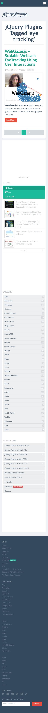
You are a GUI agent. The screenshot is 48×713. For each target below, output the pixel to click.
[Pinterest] (17, 694)
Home (4, 545)
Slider (24, 396)
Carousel (24, 309)
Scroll (24, 392)
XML (24, 425)
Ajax (24, 297)
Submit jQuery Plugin (13, 477)
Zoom (24, 429)
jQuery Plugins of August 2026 (16, 445)
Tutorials (11, 196)
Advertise (13, 486)
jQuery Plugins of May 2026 (15, 459)
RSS (3, 566)
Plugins (10, 188)
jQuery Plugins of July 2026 (15, 450)
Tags (9, 192)
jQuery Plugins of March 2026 (16, 468)
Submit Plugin (7, 548)
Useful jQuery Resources (14, 473)
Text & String (24, 413)
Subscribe (37, 704)
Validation (24, 421)
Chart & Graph (24, 313)
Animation (24, 301)
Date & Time (24, 322)
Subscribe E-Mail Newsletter (13, 572)
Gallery (24, 342)
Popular (5, 557)
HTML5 (24, 351)
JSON (24, 355)
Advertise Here (24, 177)
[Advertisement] (24, 158)
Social (24, 400)
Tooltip (24, 417)
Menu (24, 367)
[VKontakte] (22, 694)
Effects (24, 330)
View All (23, 250)
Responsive (24, 388)
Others (30, 70)
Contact (7, 491)
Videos (4, 554)
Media (24, 363)
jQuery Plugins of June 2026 (15, 454)
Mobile (24, 371)
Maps (24, 359)
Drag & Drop (24, 326)
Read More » (10, 120)
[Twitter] (3, 694)
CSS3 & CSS (24, 317)
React (24, 384)
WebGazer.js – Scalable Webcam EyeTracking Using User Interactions (21, 58)
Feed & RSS (24, 334)
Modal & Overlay (24, 376)
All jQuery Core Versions (11, 575)
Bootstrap (24, 305)
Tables (24, 405)
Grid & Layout (24, 346)
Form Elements (24, 338)
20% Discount (18, 486)
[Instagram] (12, 694)
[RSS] (26, 694)
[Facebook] (8, 694)
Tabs (24, 409)
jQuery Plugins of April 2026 (15, 464)
